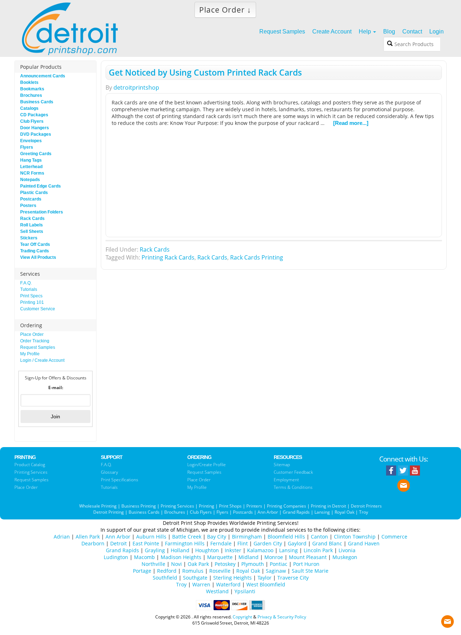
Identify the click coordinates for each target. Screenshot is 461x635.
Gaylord (297, 543)
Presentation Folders (41, 212)
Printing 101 (32, 302)
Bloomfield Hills (286, 536)
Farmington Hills (185, 543)
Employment (286, 480)
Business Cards (36, 101)
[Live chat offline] (447, 620)
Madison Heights (181, 557)
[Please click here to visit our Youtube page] (415, 470)
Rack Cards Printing (256, 257)
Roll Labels (31, 225)
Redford (166, 570)
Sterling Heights (232, 577)
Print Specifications (119, 480)
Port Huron (306, 563)
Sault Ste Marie (310, 570)
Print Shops (230, 506)
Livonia (347, 550)
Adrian (62, 536)
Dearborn (92, 543)
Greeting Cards (36, 153)
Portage (142, 570)
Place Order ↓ (225, 10)
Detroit (118, 543)
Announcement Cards (42, 75)
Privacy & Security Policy (282, 617)
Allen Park (88, 536)
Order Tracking (34, 340)
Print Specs (31, 295)
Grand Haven (364, 543)
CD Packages (34, 114)
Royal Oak (344, 512)
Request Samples (37, 347)
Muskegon (344, 557)
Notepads (30, 179)
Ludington (116, 557)
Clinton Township (355, 536)
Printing (206, 506)
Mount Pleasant (308, 557)
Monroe (273, 557)
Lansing (322, 512)
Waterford (228, 584)
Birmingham (247, 536)
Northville (153, 563)
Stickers (28, 237)
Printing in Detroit (328, 506)
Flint (242, 543)
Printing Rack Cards (168, 257)
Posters (28, 205)
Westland (217, 591)
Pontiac (278, 563)
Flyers (26, 147)
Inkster (233, 550)
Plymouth (252, 563)
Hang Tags (31, 160)
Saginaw (276, 570)
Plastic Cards (34, 192)
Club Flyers (32, 121)
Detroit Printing (108, 512)
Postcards (30, 199)
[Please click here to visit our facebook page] (391, 470)
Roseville (219, 570)
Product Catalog (29, 464)
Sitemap (282, 464)
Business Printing (138, 506)
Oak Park (198, 563)
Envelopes (31, 140)
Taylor (265, 577)
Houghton (207, 550)
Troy (363, 512)
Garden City (268, 543)
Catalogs (29, 108)
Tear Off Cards (35, 244)
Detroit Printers (366, 506)
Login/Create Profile (206, 464)
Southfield (165, 577)
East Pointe (146, 543)
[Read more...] (350, 123)
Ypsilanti (244, 591)
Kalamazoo (260, 550)
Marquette (220, 557)
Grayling (155, 550)
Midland (248, 557)
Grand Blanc (327, 543)
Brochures (31, 95)
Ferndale (221, 543)
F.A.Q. (26, 282)
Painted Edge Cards (40, 186)
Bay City (216, 536)
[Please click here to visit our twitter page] (403, 470)
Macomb (144, 557)
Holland (180, 550)
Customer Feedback (293, 472)
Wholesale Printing (98, 506)
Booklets (29, 82)
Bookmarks (32, 88)
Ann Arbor (268, 512)
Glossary (109, 472)
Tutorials (28, 289)
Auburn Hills (151, 536)
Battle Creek (186, 536)
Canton (319, 536)
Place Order (32, 334)
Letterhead (31, 166)
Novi (176, 563)
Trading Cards (34, 250)
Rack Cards (155, 249)
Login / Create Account (42, 360)
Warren (201, 584)
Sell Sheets (31, 231)
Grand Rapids (296, 512)
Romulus (192, 570)
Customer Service (37, 308)
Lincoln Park (318, 550)
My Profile (30, 353)
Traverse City (293, 577)
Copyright (242, 617)
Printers (254, 506)
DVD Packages (35, 134)
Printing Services (31, 472)
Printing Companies (286, 506)
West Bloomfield (265, 584)
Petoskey (225, 563)
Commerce (394, 536)
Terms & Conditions (293, 487)
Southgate (195, 577)
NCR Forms (32, 173)
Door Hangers (34, 127)
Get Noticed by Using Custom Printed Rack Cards (205, 72)
